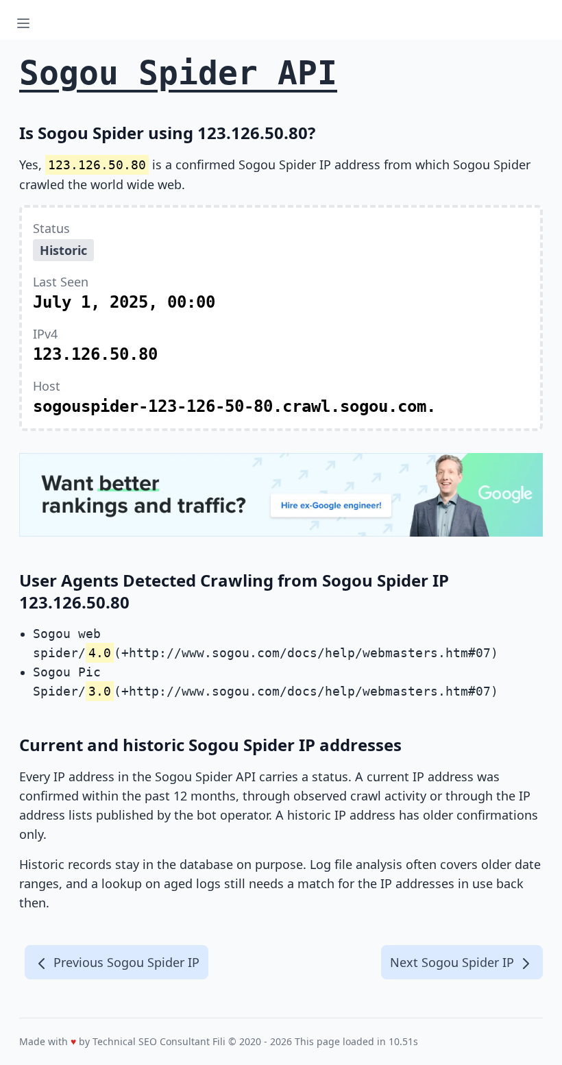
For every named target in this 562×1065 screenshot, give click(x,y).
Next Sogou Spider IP (453, 962)
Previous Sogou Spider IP (124, 962)
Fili (218, 1041)
